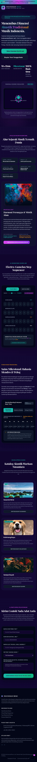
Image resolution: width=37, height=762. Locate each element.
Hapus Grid (25, 289)
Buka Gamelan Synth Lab (15, 51)
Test (31, 299)
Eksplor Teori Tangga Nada (13, 57)
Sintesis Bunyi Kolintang (18, 549)
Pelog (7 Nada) (29, 410)
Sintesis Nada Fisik (6, 717)
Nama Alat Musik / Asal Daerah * (15, 644)
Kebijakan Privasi (12, 758)
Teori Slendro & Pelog (6, 715)
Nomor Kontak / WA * (11, 636)
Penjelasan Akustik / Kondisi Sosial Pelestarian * (16, 660)
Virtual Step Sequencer (7, 713)
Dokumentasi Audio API (23, 758)
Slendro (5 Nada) (18, 410)
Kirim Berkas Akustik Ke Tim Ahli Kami (18, 675)
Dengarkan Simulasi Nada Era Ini (17, 242)
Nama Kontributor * (11, 629)
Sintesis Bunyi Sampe (18, 586)
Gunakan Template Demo (18, 342)
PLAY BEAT (13, 289)
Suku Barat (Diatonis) (8, 410)
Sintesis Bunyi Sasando (18, 511)
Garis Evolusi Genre (6, 711)
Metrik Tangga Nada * (11, 652)
